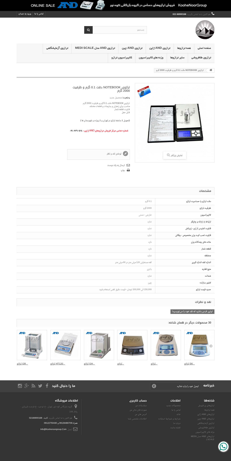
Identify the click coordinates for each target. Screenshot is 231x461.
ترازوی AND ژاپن (159, 48)
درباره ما (177, 423)
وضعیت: (126, 97)
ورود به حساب (24, 14)
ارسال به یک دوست (116, 165)
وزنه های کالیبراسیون (151, 57)
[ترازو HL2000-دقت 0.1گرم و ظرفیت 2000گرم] (166, 345)
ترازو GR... (22, 364)
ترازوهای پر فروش (206, 406)
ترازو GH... (89, 364)
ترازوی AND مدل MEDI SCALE (95, 48)
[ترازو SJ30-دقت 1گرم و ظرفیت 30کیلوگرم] (132, 345)
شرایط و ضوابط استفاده (169, 419)
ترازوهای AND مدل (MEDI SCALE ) (202, 438)
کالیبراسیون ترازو (121, 57)
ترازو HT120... (57, 364)
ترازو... (120, 364)
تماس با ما (38, 14)
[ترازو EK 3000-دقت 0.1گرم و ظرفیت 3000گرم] (199, 345)
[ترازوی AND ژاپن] (183, 29)
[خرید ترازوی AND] (115, 5)
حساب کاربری (138, 400)
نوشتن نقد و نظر (114, 154)
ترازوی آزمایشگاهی (57, 48)
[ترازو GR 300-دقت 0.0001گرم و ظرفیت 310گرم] (32, 345)
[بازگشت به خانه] (211, 70)
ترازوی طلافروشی (201, 57)
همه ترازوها (184, 48)
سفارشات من (141, 406)
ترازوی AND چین (132, 48)
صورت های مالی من (138, 410)
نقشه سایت (175, 428)
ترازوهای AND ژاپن (205, 414)
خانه (179, 414)
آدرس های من (141, 414)
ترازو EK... (189, 364)
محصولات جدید (173, 406)
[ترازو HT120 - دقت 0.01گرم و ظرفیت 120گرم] (65, 345)
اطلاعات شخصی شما (137, 419)
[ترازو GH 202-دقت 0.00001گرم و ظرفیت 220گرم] (99, 345)
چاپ (123, 170)
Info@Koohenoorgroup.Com (53, 429)
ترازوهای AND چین (205, 419)
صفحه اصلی (204, 48)
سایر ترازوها (177, 57)
